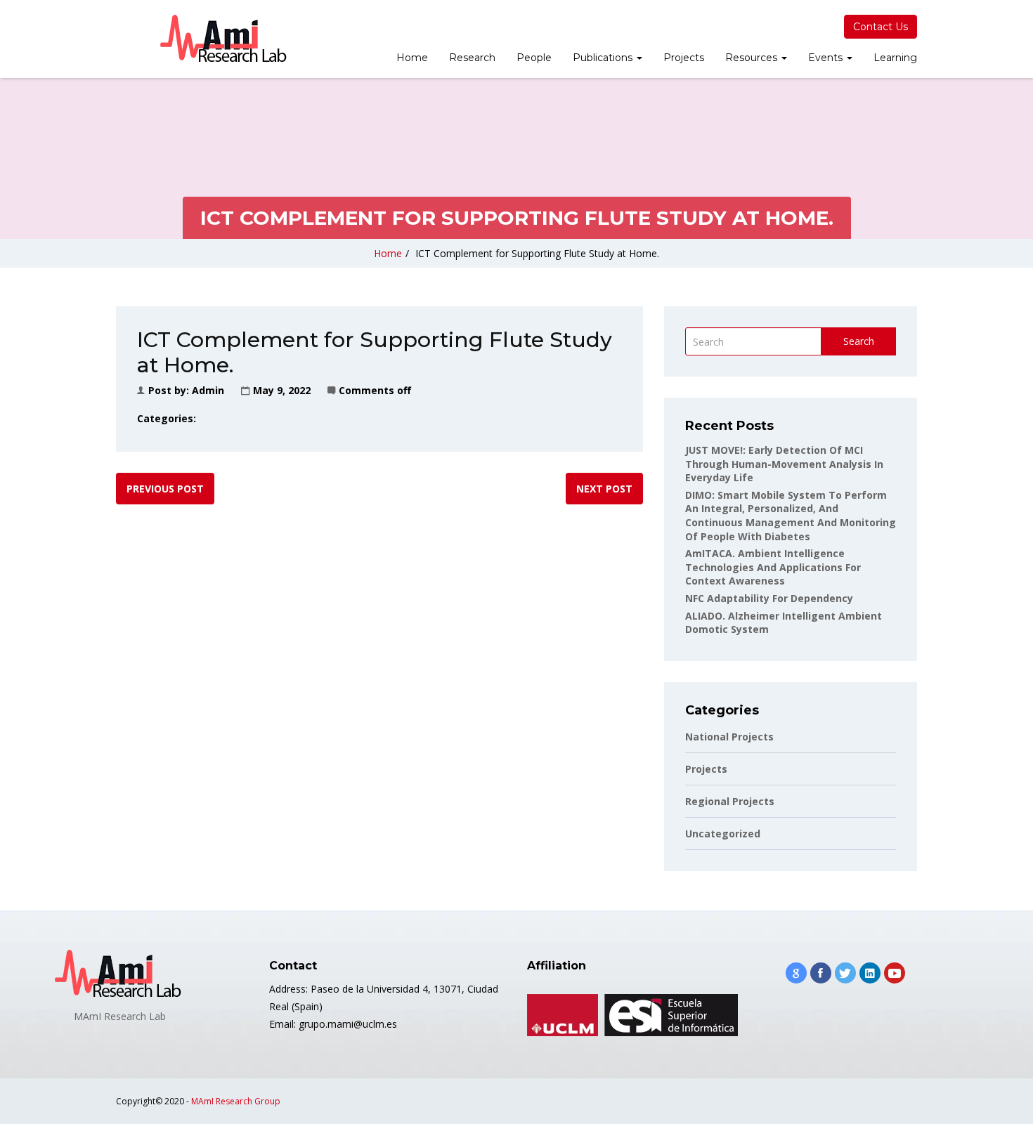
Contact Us (880, 26)
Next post (604, 488)
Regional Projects (729, 801)
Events (826, 57)
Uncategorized (722, 833)
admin (208, 390)
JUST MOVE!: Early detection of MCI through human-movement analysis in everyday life (784, 463)
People (534, 57)
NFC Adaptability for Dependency (769, 598)
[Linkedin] (870, 973)
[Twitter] (845, 973)
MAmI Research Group (235, 1101)
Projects (683, 57)
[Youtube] (894, 973)
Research (472, 57)
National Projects (729, 736)
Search (858, 341)
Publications (604, 57)
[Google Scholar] (796, 973)
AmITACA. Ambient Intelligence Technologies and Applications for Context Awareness (773, 567)
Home (412, 57)
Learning (895, 57)
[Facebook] (820, 973)
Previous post (165, 488)
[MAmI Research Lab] (224, 39)
